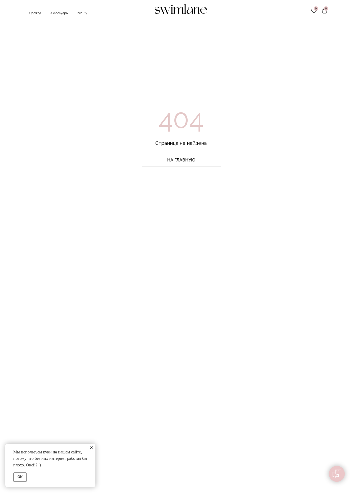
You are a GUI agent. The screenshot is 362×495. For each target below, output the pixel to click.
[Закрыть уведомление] (91, 447)
